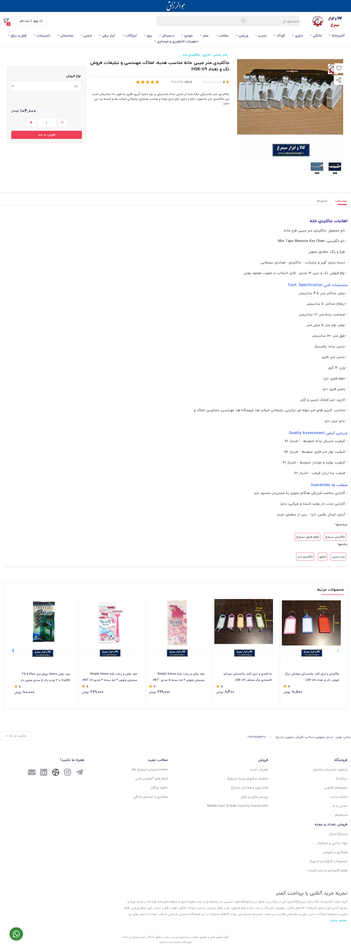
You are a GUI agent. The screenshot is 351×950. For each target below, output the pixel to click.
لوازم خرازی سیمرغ (307, 536)
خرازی (299, 35)
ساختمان (66, 35)
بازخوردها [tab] (322, 200)
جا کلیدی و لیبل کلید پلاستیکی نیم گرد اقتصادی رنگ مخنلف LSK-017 (247, 676)
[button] (13, 650)
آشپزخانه (338, 35)
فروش (263, 759)
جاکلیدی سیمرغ (335, 536)
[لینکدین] (43, 773)
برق (149, 35)
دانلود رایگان (159, 787)
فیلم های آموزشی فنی (151, 778)
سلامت (223, 35)
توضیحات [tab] (341, 200)
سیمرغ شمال (338, 834)
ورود (35, 21)
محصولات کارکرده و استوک (328, 861)
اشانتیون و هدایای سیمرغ (249, 787)
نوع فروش (73, 76)
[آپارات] (55, 773)
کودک (281, 35)
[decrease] (62, 122)
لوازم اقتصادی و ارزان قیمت (327, 870)
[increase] (31, 122)
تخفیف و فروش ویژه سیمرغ (248, 778)
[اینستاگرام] (67, 773)
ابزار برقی (108, 35)
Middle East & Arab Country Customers (237, 806)
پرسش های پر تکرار (254, 797)
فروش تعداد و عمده (331, 824)
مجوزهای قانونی (335, 787)
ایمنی (87, 35)
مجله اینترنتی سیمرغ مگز (149, 769)
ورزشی (243, 35)
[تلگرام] (79, 773)
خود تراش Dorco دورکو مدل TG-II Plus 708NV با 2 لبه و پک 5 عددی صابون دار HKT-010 (45, 677)
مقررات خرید (259, 769)
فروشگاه (340, 759)
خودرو (188, 35)
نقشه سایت (338, 797)
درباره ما (341, 778)
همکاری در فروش (335, 852)
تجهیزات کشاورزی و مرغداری (177, 41)
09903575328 (256, 737)
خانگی (317, 35)
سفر (205, 35)
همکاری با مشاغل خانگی (150, 797)
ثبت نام (25, 21)
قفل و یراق (19, 35)
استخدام (341, 815)
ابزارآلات (131, 35)
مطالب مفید (158, 759)
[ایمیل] (32, 773)
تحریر (262, 35)
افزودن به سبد (46, 134)
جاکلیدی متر (191, 55)
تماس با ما (339, 806)
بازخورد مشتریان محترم (330, 769)
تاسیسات (43, 35)
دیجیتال (168, 35)
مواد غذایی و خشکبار (332, 843)
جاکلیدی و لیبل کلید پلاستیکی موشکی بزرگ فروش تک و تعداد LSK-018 (312, 676)
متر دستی (220, 55)
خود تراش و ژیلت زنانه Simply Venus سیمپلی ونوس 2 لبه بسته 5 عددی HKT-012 (179, 677)
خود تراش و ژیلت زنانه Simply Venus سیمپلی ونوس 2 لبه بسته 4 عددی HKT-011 (110, 676)
